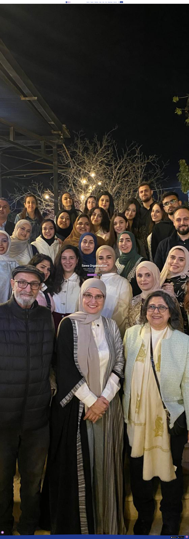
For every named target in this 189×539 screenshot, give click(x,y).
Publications (96, 2)
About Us (88, 2)
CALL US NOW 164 (91, 274)
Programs (91, 2)
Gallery (100, 2)
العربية (121, 2)
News (103, 2)
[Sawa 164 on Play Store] (181, 537)
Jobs (106, 2)
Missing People (110, 2)
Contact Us (115, 2)
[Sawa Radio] (2, 532)
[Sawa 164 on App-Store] (174, 537)
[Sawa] (75, 2)
